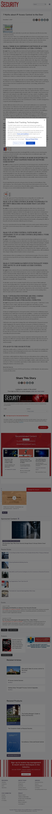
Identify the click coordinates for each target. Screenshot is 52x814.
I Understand (30, 143)
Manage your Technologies (19, 143)
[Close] (44, 120)
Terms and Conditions (23, 134)
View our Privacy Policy (31, 139)
